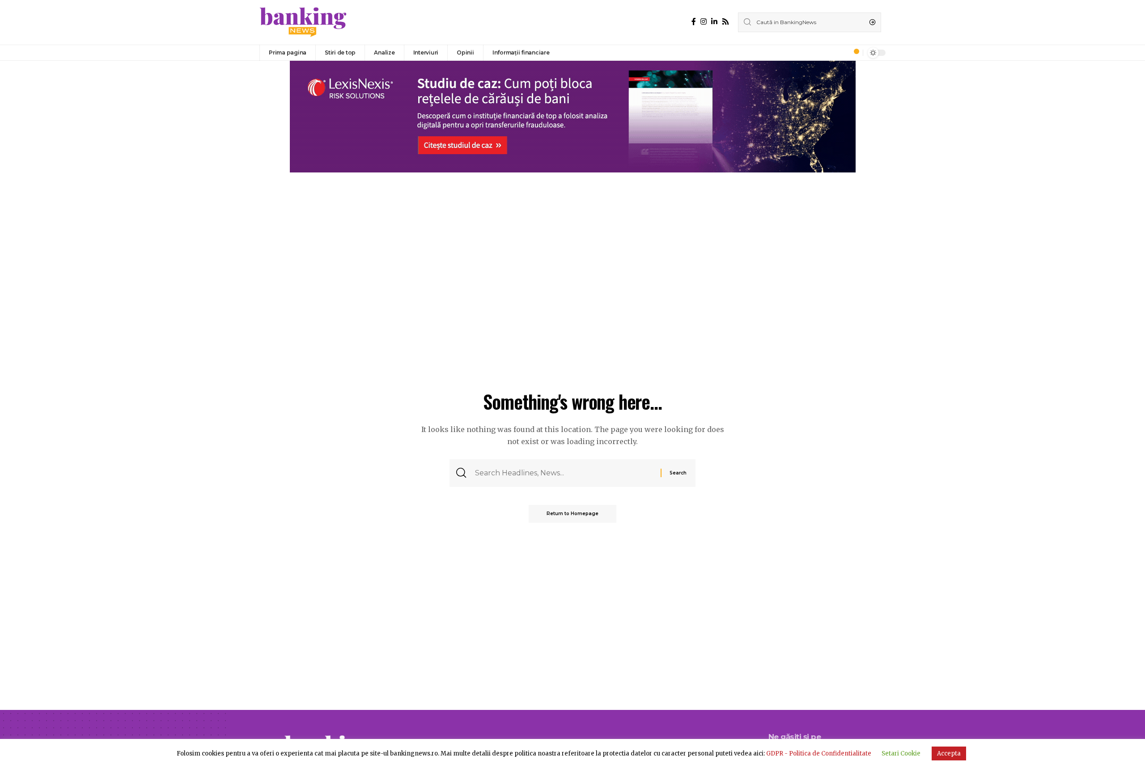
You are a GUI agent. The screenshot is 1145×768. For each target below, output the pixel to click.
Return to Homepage (572, 513)
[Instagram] (703, 22)
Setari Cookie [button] (901, 753)
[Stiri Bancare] (303, 22)
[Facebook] (693, 22)
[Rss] (725, 22)
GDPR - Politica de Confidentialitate (818, 753)
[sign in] (841, 52)
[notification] (853, 52)
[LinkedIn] (714, 22)
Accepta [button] (949, 753)
